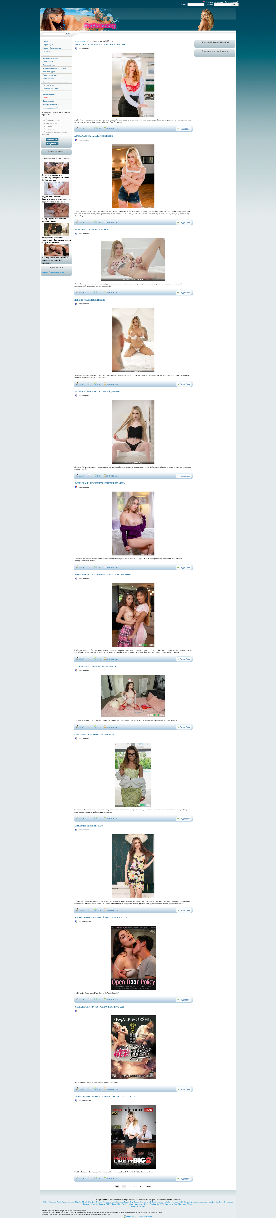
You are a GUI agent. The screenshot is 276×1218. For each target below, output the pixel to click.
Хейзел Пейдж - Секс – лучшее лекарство (95, 666)
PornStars (130, 1204)
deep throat (134, 1202)
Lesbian (95, 1204)
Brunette (99, 1202)
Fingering (188, 1202)
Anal (59, 1202)
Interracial (87, 1204)
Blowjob (91, 1202)
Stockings (169, 1204)
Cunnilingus (124, 1202)
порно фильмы (85, 921)
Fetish (181, 1202)
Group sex (203, 1202)
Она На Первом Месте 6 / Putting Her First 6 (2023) (99, 1007)
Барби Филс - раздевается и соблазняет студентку (100, 44)
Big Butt (71, 1202)
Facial (154, 1202)
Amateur (52, 1202)
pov (136, 1204)
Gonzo (195, 1202)
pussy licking (144, 1204)
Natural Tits (116, 1204)
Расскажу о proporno (53, 120)
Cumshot (115, 1202)
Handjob (211, 1202)
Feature (175, 1202)
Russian (153, 1204)
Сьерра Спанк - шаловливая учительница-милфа (100, 483)
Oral (124, 1204)
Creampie (107, 1202)
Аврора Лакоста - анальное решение (93, 136)
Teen (175, 1204)
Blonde (84, 1202)
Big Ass (64, 1202)
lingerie (102, 1204)
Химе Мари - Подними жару (88, 826)
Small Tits (160, 1204)
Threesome (182, 1204)
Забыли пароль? (231, 2)
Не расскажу (50, 129)
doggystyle (144, 1202)
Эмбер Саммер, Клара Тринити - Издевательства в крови (102, 575)
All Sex (45, 1202)
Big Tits (78, 1202)
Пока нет (49, 126)
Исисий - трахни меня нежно (89, 300)
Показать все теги (137, 1206)
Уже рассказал (51, 123)
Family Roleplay (164, 1202)
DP (150, 1202)
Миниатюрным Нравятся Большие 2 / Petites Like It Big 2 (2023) (106, 1096)
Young (189, 1204)
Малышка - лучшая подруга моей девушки (97, 391)
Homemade (228, 1202)
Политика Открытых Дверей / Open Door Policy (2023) (101, 917)
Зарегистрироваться (215, 2)
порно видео (84, 48)
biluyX (81, 129)
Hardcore (219, 1202)
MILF (108, 1204)
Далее (148, 1186)
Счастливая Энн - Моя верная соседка (94, 734)
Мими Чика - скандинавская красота (94, 230)
